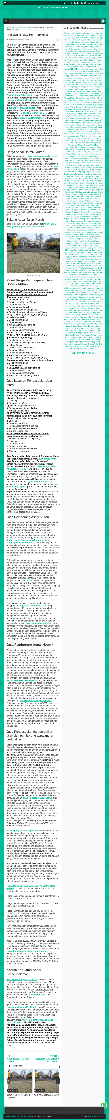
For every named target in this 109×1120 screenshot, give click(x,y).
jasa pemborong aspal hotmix (37, 798)
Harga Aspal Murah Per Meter (21, 100)
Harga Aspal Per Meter (30, 118)
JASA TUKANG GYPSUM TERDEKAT (18, 1116)
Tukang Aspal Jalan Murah (20, 95)
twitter (64, 3)
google (71, 3)
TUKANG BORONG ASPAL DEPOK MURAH (28, 34)
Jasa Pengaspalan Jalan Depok (19, 39)
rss (75, 3)
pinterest (85, 3)
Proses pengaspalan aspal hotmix (24, 830)
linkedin (78, 3)
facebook (68, 3)
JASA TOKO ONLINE (96, 1116)
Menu (5, 3)
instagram (81, 3)
